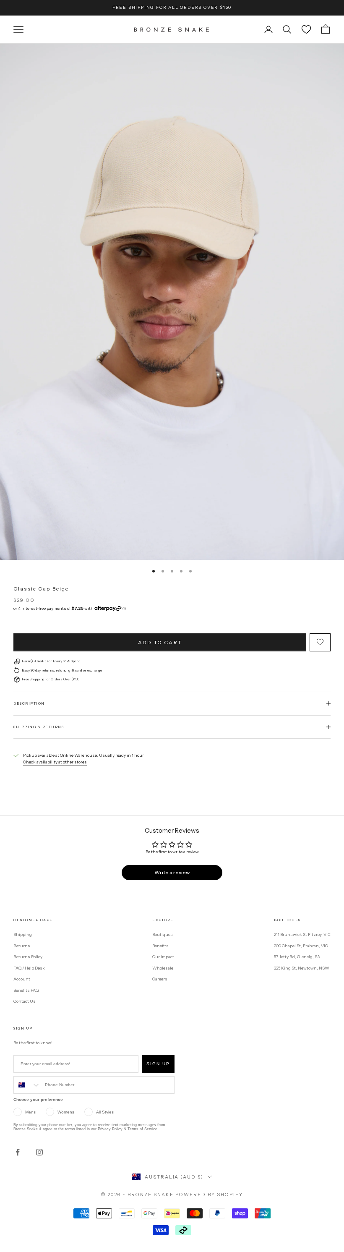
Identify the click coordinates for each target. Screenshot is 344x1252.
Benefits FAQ (26, 990)
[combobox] (27, 1085)
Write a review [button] (172, 872)
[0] (306, 29)
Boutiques (162, 934)
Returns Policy (27, 956)
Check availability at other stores (55, 762)
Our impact (163, 956)
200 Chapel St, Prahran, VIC (301, 946)
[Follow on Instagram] (39, 1152)
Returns (21, 946)
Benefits (160, 946)
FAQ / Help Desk (29, 968)
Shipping (22, 934)
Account (21, 979)
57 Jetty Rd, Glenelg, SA (297, 956)
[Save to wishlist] (320, 642)
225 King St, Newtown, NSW (301, 968)
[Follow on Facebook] (17, 1152)
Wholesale (162, 968)
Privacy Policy (110, 1129)
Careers (159, 979)
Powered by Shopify (209, 1194)
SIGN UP (158, 1063)
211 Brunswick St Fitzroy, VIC (302, 934)
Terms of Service (142, 1129)
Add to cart (160, 642)
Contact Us (24, 1001)
